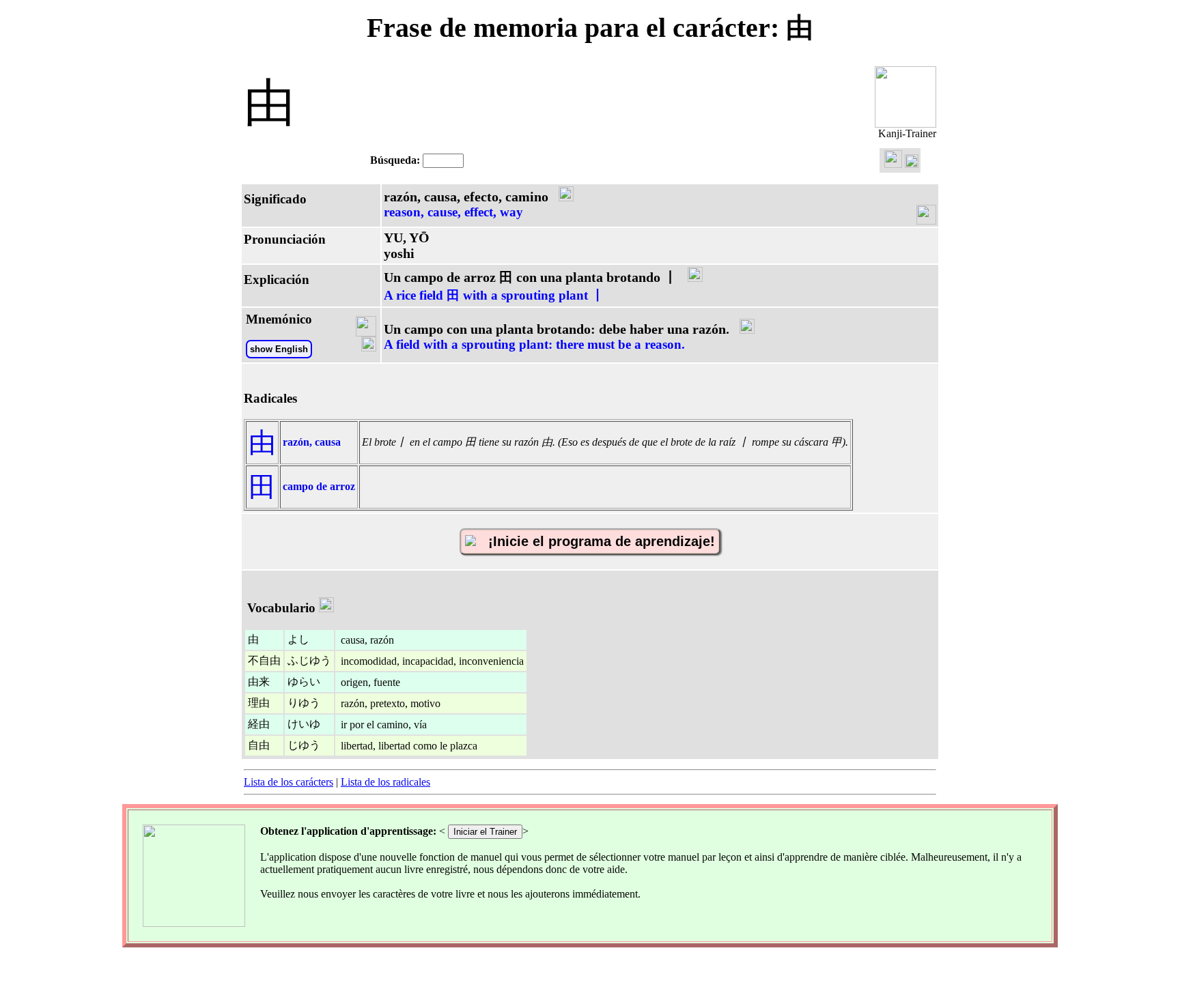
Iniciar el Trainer (485, 832)
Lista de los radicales (385, 782)
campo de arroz (319, 486)
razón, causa (312, 442)
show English (279, 349)
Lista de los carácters (288, 782)
